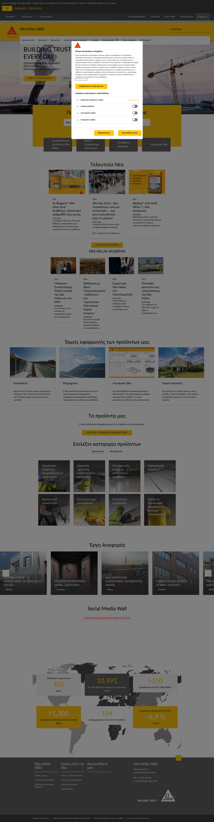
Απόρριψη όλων (104, 133)
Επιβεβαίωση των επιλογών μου (91, 86)
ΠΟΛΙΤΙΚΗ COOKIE (81, 79)
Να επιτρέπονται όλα (130, 133)
